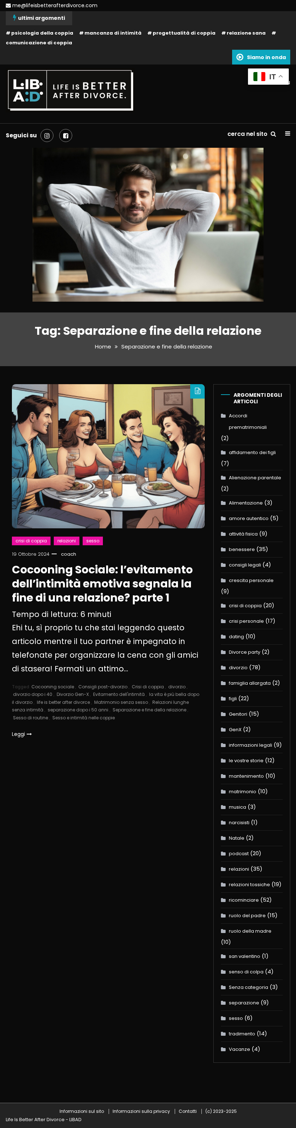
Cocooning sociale (52, 687)
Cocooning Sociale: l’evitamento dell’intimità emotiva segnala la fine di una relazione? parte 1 (102, 583)
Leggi (18, 734)
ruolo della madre (250, 931)
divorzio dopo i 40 (32, 694)
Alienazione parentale (255, 477)
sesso (92, 541)
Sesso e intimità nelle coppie (83, 718)
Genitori (238, 714)
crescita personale (251, 580)
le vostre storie (246, 760)
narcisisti (239, 822)
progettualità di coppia (184, 33)
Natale (236, 838)
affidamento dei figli (252, 452)
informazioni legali (250, 745)
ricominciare (244, 900)
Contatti (188, 1111)
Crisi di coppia (148, 687)
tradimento (242, 1033)
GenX (235, 729)
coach (68, 554)
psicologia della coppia (42, 33)
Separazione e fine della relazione (149, 710)
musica (237, 807)
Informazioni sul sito (82, 1111)
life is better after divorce (63, 702)
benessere (242, 549)
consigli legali (245, 564)
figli (233, 698)
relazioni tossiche (249, 884)
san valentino (244, 956)
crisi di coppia (31, 541)
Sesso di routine (30, 718)
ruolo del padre (247, 915)
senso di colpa (246, 971)
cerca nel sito (248, 134)
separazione (244, 1002)
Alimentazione (246, 502)
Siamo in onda (266, 57)
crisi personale (246, 621)
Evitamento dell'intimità (119, 694)
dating (236, 636)
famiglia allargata (250, 683)
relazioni (66, 541)
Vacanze (239, 1049)
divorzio (177, 687)
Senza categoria (248, 987)
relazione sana (246, 33)
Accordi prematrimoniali (248, 421)
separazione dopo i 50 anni (78, 710)
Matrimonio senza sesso (121, 702)
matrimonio (242, 791)
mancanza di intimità (113, 33)
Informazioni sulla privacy (141, 1111)
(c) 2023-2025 (221, 1111)
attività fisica (243, 533)
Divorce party (244, 652)
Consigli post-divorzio (102, 687)
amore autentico (249, 518)
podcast (239, 853)
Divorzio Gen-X (73, 694)
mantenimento (246, 776)
